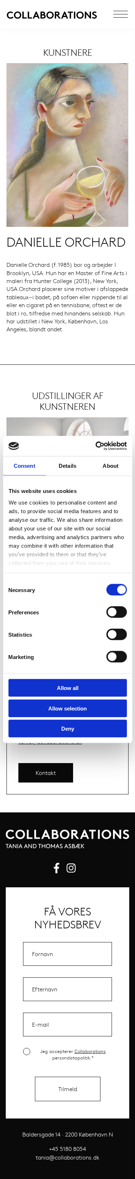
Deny (67, 729)
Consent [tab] (24, 465)
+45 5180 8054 (67, 1148)
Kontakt (46, 772)
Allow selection (67, 708)
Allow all (67, 688)
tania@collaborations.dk (67, 1157)
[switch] (116, 612)
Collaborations (90, 1051)
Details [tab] (67, 465)
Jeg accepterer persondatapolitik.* (73, 1054)
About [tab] (110, 465)
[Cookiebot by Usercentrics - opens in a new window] (96, 446)
